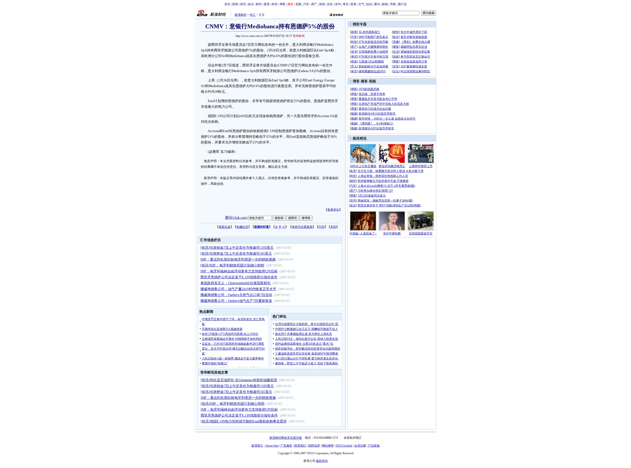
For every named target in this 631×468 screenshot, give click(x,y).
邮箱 (385, 4)
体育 (243, 4)
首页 (227, 4)
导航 (393, 4)
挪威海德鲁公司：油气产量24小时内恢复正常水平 (238, 289)
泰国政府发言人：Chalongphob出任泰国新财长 (235, 283)
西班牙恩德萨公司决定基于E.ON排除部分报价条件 (239, 277)
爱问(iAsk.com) (236, 217)
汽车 (306, 4)
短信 (369, 4)
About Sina (272, 445)
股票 (267, 4)
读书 (338, 4)
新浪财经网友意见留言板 (285, 437)
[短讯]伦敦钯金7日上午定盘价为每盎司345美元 (236, 253)
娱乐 (251, 4)
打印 (321, 227)
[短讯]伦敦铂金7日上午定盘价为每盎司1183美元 (237, 248)
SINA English (344, 445)
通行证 (402, 4)
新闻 (235, 4)
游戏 (322, 4)
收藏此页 (242, 227)
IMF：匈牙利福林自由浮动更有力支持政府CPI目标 (239, 271)
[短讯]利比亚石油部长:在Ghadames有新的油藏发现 (239, 380)
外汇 (253, 14)
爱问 (377, 4)
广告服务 (286, 445)
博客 (282, 4)
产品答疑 (374, 445)
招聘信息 (314, 445)
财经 (259, 4)
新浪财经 (240, 14)
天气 (361, 4)
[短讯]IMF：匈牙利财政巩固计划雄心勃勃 (232, 265)
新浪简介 (257, 445)
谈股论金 (224, 227)
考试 (346, 4)
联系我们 (300, 445)
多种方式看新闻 (302, 227)
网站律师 (328, 445)
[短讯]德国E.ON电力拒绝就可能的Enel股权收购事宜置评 (244, 421)
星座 (353, 4)
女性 (330, 4)
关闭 (333, 227)
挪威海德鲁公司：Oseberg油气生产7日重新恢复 (236, 301)
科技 (275, 4)
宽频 (298, 4)
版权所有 (322, 461)
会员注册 (360, 445)
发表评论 (333, 209)
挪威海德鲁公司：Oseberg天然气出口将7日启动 (236, 295)
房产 (314, 4)
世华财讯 (299, 36)
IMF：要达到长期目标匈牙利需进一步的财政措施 (238, 259)
